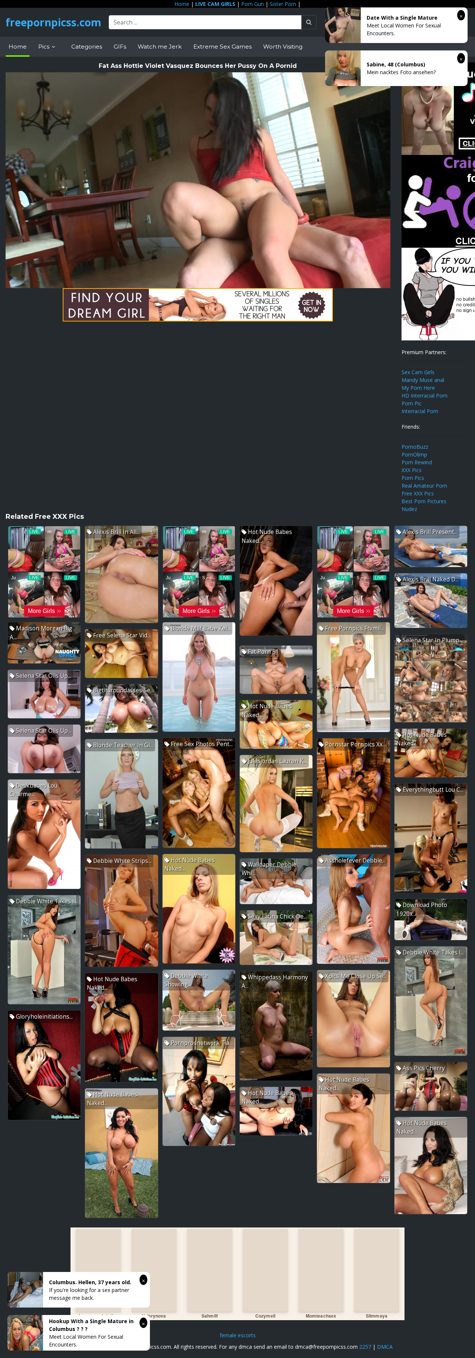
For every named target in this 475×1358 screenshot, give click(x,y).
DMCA (385, 1346)
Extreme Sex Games (222, 46)
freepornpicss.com (53, 22)
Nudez (409, 508)
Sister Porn (283, 3)
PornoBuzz (415, 446)
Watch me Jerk (160, 46)
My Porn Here (418, 387)
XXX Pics (412, 470)
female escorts (238, 1335)
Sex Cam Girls (418, 372)
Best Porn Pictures (424, 501)
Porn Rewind (417, 462)
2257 (365, 1346)
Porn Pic (412, 403)
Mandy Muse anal (423, 379)
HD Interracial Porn (425, 395)
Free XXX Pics (418, 493)
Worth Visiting (282, 46)
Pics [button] (44, 46)
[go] (309, 22)
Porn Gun (252, 3)
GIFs (120, 46)
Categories (86, 46)
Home (181, 3)
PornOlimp (414, 454)
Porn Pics (413, 477)
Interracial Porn (420, 411)
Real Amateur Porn (424, 485)
